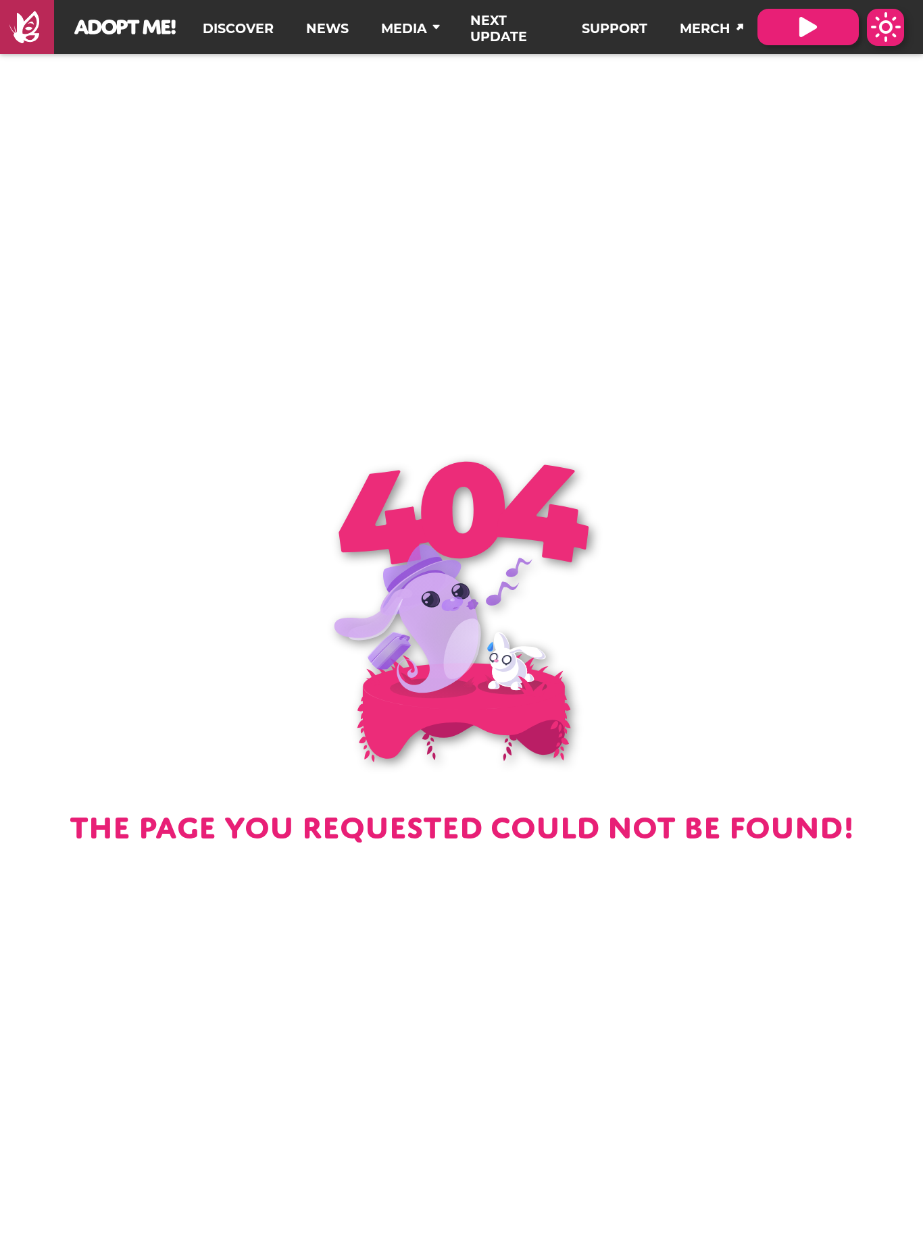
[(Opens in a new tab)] (27, 27)
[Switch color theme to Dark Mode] (885, 27)
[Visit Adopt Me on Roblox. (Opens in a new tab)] (808, 27)
